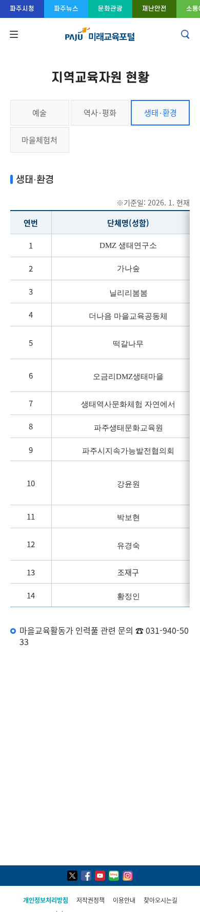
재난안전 (154, 8)
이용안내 (124, 900)
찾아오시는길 (160, 900)
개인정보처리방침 (45, 900)
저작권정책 (90, 900)
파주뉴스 (66, 8)
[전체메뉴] (13, 34)
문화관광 (110, 8)
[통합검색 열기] (186, 34)
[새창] (72, 875)
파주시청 (22, 8)
